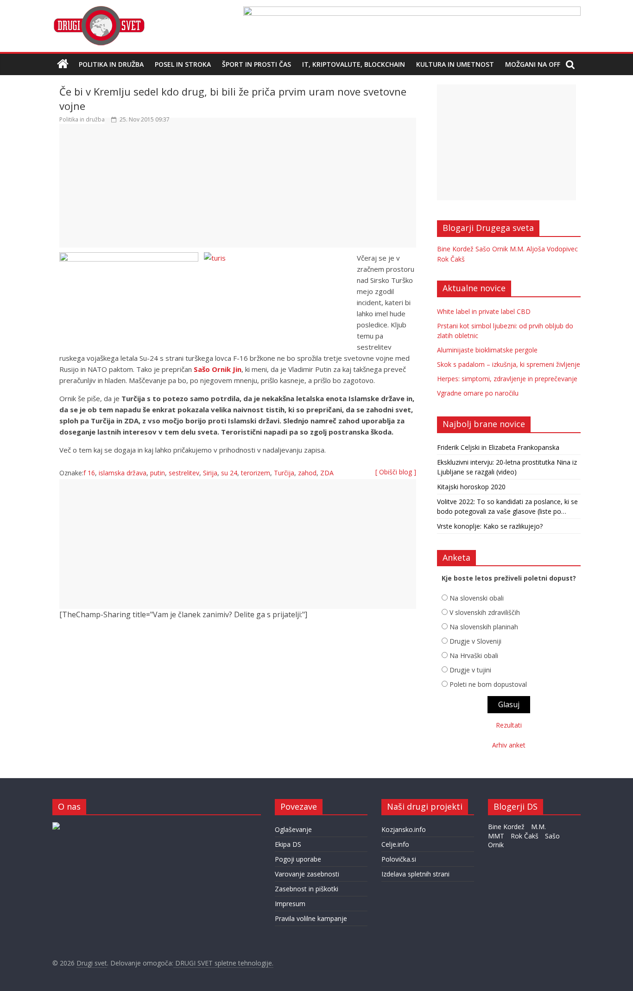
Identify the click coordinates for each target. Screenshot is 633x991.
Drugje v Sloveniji (475, 641)
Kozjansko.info (403, 829)
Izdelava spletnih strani (415, 874)
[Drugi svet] (98, 10)
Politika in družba (111, 64)
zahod (307, 472)
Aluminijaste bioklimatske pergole (487, 349)
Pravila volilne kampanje (311, 918)
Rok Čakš (451, 259)
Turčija (284, 472)
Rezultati (509, 725)
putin (157, 472)
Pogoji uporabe (298, 859)
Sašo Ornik (491, 248)
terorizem (255, 472)
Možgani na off (532, 64)
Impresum (290, 903)
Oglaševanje (293, 829)
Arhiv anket (508, 745)
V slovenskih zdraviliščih (484, 612)
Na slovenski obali (476, 598)
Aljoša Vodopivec (552, 248)
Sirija (210, 472)
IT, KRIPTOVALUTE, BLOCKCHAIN (353, 64)
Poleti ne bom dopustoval (488, 684)
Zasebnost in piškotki (306, 888)
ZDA (327, 472)
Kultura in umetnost (455, 64)
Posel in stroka (183, 64)
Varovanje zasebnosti (307, 874)
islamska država (122, 472)
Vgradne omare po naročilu (478, 393)
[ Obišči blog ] (395, 471)
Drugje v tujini (470, 669)
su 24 (229, 472)
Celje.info (395, 844)
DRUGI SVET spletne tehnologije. (223, 963)
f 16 (89, 472)
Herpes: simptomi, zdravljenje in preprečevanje (507, 378)
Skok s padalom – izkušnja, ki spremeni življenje (508, 364)
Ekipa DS (288, 844)
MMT (496, 835)
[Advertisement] (237, 190)
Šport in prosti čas (256, 64)
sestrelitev (184, 472)
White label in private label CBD (484, 311)
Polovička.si (398, 859)
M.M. (517, 248)
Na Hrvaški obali (473, 655)
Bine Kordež (455, 248)
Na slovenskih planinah (483, 626)
